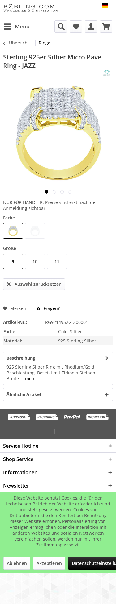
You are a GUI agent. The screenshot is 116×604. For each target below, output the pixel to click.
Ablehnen (17, 563)
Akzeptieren (49, 563)
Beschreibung (20, 358)
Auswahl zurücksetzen (38, 284)
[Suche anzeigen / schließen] (60, 26)
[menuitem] (16, 26)
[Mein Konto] (91, 26)
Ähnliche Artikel (23, 394)
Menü (22, 26)
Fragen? (51, 308)
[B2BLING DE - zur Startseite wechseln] (30, 8)
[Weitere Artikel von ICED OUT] (107, 73)
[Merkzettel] (76, 26)
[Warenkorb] (106, 26)
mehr (30, 379)
